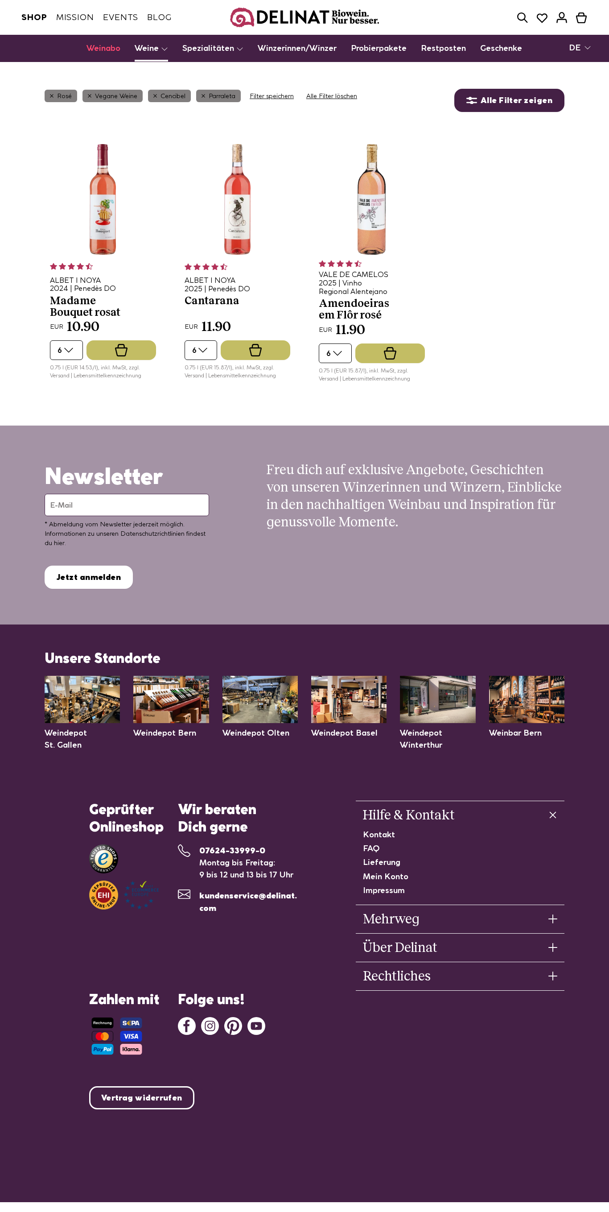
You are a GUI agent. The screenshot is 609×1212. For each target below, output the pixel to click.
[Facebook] (187, 1025)
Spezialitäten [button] (209, 48)
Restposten (443, 48)
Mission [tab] (75, 17)
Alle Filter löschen (331, 96)
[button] (522, 18)
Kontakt (379, 834)
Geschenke (501, 48)
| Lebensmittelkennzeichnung (106, 375)
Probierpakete (379, 48)
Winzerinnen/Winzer (297, 48)
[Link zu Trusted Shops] (103, 858)
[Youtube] (256, 1025)
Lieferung (381, 862)
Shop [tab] (34, 17)
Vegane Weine (116, 96)
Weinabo (103, 48)
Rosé (64, 96)
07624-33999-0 (232, 850)
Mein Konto (385, 876)
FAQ (371, 848)
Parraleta (222, 96)
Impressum (384, 890)
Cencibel (172, 96)
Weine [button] (148, 48)
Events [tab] (120, 17)
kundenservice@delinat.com (248, 901)
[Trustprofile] (124, 895)
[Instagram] (210, 1025)
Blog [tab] (159, 17)
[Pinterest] (233, 1025)
